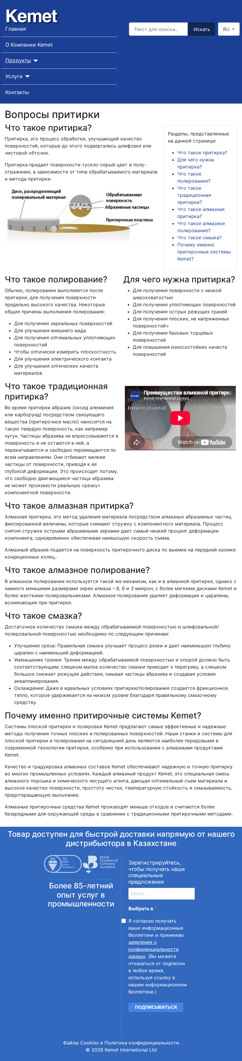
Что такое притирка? (202, 152)
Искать (202, 29)
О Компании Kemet (29, 45)
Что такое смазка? (199, 237)
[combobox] (158, 29)
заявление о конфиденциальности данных (153, 949)
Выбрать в (141, 908)
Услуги (14, 76)
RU (227, 29)
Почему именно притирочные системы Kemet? (204, 252)
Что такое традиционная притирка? (194, 195)
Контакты (17, 92)
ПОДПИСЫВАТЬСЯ (156, 1007)
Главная (15, 29)
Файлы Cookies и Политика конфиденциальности (121, 1043)
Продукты (18, 60)
